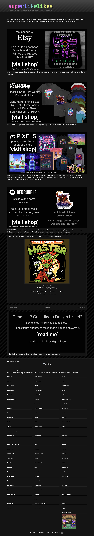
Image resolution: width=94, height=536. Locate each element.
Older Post (81, 307)
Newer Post (13, 307)
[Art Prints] (47, 364)
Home (47, 307)
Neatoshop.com (51, 294)
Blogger (61, 533)
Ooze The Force (47, 286)
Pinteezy (54, 288)
